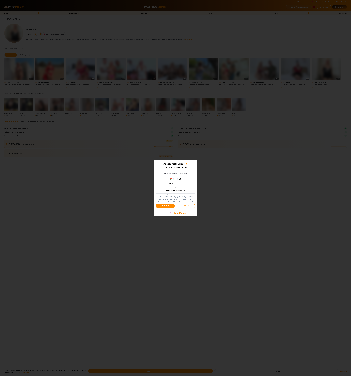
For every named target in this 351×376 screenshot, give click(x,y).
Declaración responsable (175, 190)
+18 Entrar (165, 206)
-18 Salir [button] (186, 206)
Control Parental (180, 213)
